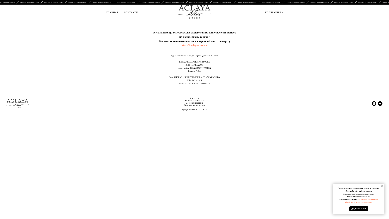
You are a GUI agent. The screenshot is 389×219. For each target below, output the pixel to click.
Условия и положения (194, 104)
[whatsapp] (374, 105)
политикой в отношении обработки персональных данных (361, 201)
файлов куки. (364, 196)
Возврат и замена (194, 102)
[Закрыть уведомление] (382, 186)
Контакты (131, 12)
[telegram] (380, 105)
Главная (112, 12)
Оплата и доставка (194, 100)
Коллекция (273, 12)
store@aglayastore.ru (194, 45)
